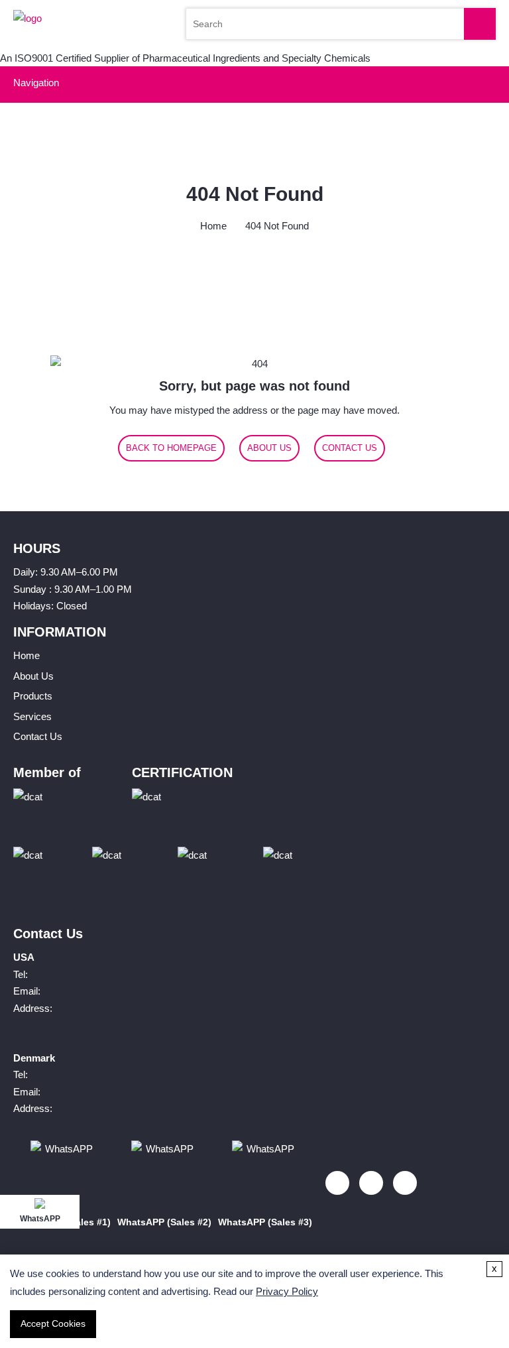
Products (32, 696)
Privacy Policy (287, 1291)
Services (32, 716)
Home (213, 225)
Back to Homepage (171, 448)
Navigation (36, 82)
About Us (269, 448)
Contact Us (349, 448)
